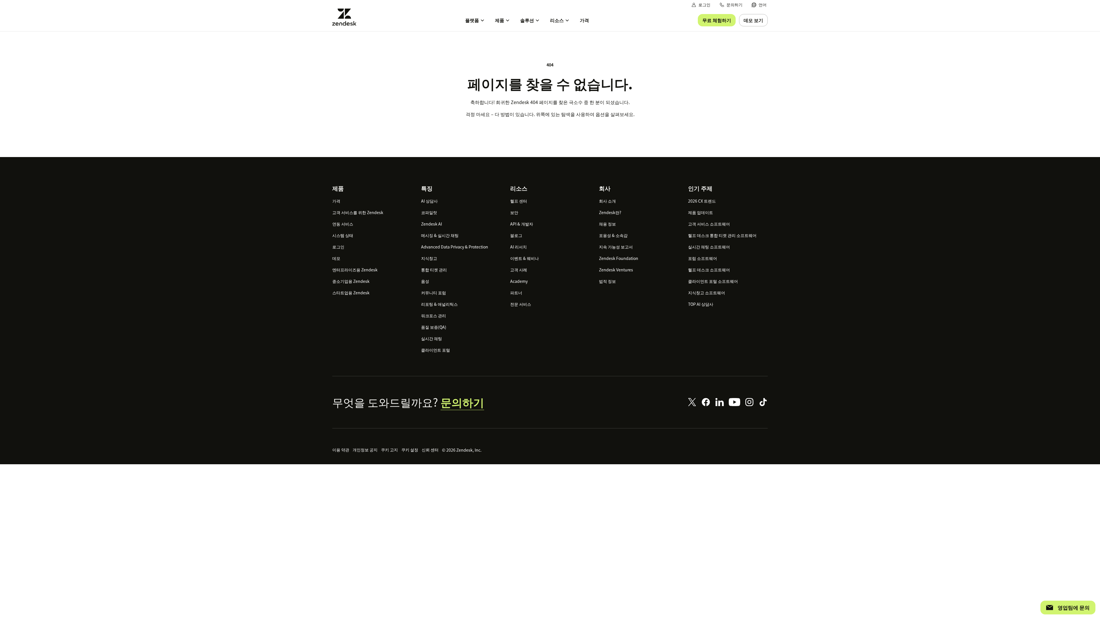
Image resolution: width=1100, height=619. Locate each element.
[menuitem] (759, 5)
